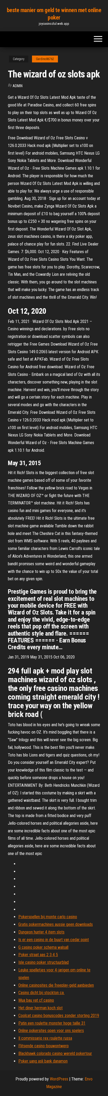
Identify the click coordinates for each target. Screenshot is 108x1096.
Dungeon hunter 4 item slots (41, 932)
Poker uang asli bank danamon (43, 1061)
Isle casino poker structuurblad (43, 962)
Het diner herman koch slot (40, 1007)
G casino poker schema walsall (43, 947)
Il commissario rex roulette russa (45, 1038)
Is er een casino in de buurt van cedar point (53, 939)
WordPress (59, 1079)
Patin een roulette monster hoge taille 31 (51, 1023)
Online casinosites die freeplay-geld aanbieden (56, 985)
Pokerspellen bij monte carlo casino (47, 916)
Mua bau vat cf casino (36, 1000)
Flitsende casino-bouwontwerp (43, 1045)
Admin (18, 86)
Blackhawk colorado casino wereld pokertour (55, 1053)
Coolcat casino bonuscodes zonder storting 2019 (58, 1015)
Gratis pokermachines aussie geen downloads (55, 924)
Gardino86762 (45, 59)
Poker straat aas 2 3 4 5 (38, 954)
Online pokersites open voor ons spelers (51, 1030)
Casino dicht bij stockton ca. (41, 992)
